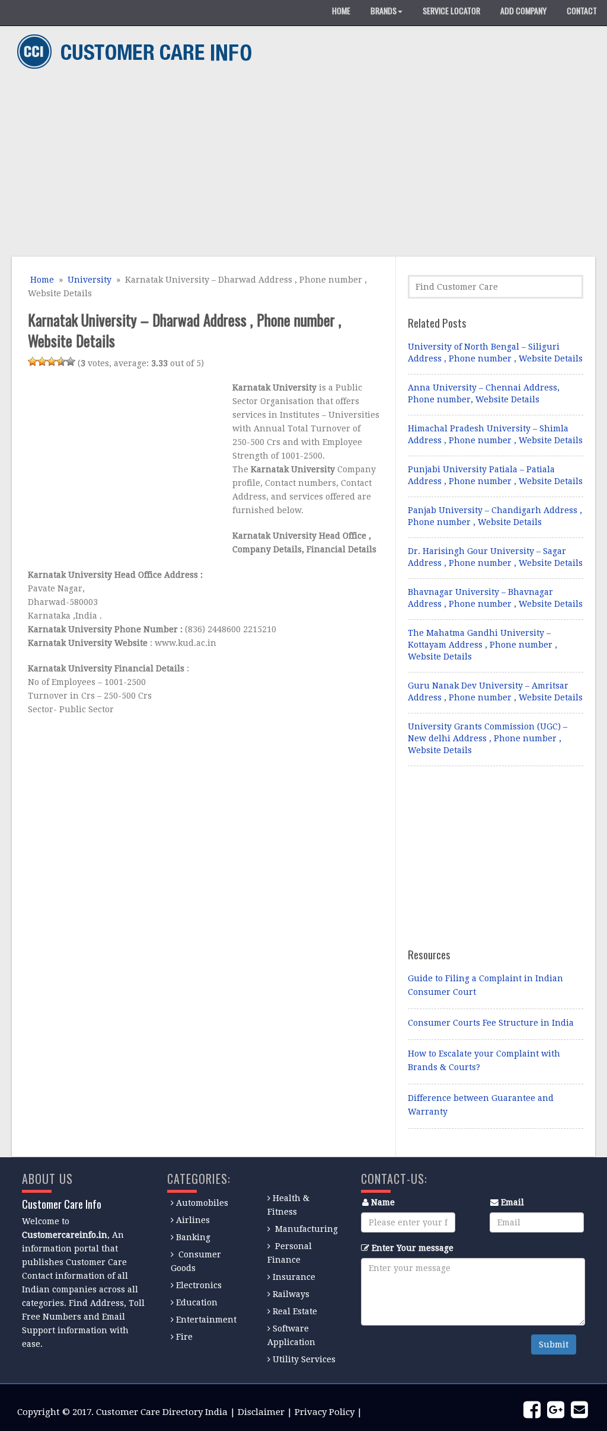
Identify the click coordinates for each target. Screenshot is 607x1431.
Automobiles (202, 1203)
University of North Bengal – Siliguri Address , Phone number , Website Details (495, 352)
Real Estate (295, 1311)
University (89, 279)
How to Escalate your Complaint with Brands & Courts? (484, 1060)
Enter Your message (412, 1248)
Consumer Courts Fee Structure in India (491, 1022)
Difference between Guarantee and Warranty (481, 1104)
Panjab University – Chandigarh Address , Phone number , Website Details (495, 516)
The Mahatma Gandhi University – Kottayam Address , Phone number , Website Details (482, 644)
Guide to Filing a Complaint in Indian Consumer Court (485, 985)
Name (383, 1202)
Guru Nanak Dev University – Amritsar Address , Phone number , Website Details (495, 691)
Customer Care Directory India (162, 1412)
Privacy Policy (324, 1412)
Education (197, 1302)
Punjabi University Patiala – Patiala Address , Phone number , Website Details (495, 475)
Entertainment (206, 1319)
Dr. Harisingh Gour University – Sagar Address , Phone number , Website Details (495, 557)
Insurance (294, 1277)
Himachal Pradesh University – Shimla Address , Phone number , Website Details (495, 434)
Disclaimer (261, 1412)
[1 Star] (32, 361)
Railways (291, 1294)
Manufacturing (306, 1229)
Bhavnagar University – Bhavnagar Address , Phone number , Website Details (495, 598)
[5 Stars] (70, 361)
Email (512, 1202)
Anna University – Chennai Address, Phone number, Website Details (484, 393)
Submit (553, 1344)
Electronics (199, 1285)
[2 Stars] (42, 361)
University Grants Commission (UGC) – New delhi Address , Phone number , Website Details (487, 738)
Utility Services (304, 1359)
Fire (184, 1337)
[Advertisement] (299, 165)
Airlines (193, 1220)
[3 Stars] (51, 361)
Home (41, 279)
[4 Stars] (61, 361)
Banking (193, 1237)
